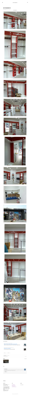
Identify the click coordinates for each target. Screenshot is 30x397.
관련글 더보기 (25, 358)
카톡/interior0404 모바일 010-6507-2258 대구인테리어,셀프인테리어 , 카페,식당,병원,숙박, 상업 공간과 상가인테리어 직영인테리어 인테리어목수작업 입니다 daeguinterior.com (14, 370)
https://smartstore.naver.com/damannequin (8, 347)
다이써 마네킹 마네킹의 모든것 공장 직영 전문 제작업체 (9, 349)
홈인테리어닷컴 (13, 385)
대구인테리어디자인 (14, 386)
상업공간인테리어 (5, 355)
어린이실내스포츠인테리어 (5, 356)
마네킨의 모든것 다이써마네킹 (7, 348)
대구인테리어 (13, 384)
